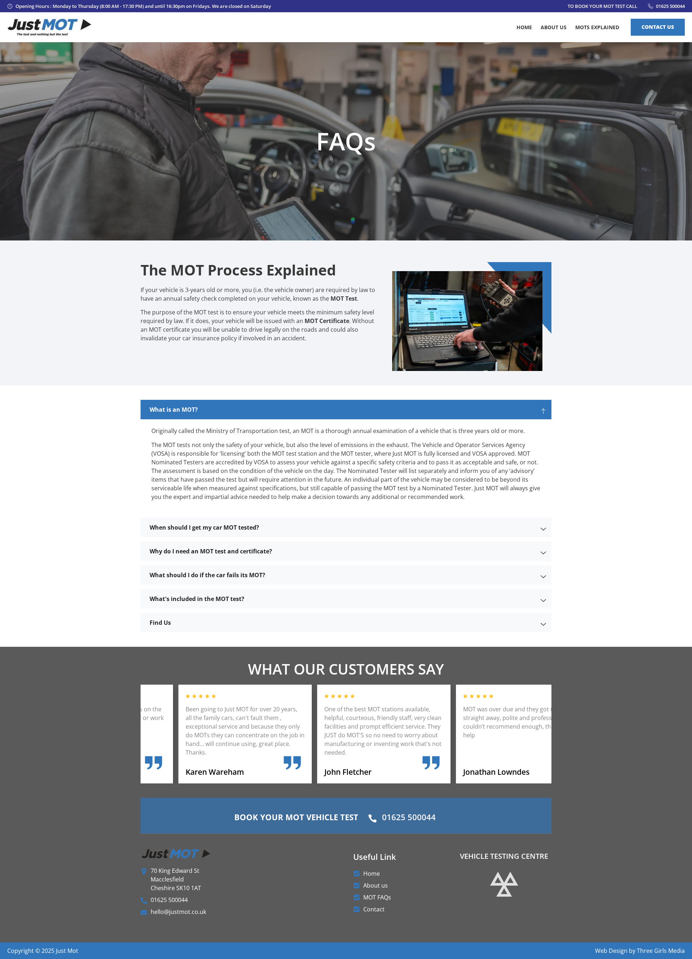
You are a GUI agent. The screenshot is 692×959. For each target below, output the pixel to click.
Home (524, 27)
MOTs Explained (597, 27)
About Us (554, 27)
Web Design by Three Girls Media (640, 951)
